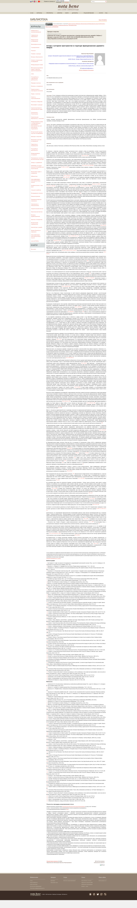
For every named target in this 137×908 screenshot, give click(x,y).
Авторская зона (54, 882)
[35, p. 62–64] (69, 470)
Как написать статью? (86, 880)
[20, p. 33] (90, 492)
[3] (83, 463)
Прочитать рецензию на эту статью (53, 558)
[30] (102, 422)
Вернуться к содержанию (52, 26)
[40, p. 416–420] (78, 306)
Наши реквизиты (34, 882)
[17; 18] (86, 452)
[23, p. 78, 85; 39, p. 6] (74, 235)
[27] (65, 460)
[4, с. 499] (60, 407)
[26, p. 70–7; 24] (96, 504)
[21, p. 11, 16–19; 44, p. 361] (55, 533)
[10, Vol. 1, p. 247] (57, 240)
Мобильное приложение (87, 884)
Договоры (75, 13)
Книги (66, 13)
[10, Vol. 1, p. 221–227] (89, 277)
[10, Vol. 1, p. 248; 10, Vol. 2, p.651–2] (69, 250)
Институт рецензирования (69, 880)
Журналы (39, 13)
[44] (75, 457)
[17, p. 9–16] (92, 498)
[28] (87, 260)
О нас (31, 13)
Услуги (101, 13)
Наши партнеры (33, 884)
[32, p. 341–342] (102, 429)
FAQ (106, 13)
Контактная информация (35, 886)
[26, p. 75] (59, 339)
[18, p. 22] (96, 543)
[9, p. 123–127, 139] (91, 402)
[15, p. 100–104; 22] (66, 286)
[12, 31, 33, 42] (85, 155)
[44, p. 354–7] (77, 534)
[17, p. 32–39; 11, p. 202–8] (85, 185)
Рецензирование (89, 13)
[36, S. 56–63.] (67, 175)
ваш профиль (103, 20)
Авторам (59, 13)
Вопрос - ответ (85, 886)
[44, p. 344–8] (69, 448)
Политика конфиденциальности (37, 888)
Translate (67, 2)
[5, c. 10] (57, 479)
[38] (83, 311)
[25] (90, 273)
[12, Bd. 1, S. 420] (65, 166)
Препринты (49, 13)
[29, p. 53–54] (103, 225)
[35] (63, 462)
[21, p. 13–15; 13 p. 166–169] (88, 165)
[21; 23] (77, 452)
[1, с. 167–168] (81, 478)
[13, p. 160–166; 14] (70, 357)
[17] (80, 193)
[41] (73, 473)
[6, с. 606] (91, 521)
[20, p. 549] (54, 488)
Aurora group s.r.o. (103, 880)
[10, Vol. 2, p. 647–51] (50, 185)
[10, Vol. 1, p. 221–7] (73, 185)
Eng (36, 1)
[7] (99, 523)
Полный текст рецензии (52, 861)
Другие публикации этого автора (86, 70)
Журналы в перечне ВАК (87, 882)
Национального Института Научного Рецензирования (73, 806)
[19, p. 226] (85, 518)
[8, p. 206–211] (71, 311)
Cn (40, 1)
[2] (46, 231)
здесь (67, 809)
